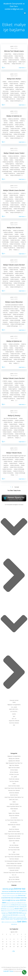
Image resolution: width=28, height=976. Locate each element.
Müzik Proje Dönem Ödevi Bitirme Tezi (14, 834)
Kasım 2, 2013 (14, 262)
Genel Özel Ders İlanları (14, 786)
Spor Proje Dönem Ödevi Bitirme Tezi (14, 856)
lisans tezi (5, 915)
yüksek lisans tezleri (21, 919)
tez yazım (14, 917)
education (25, 908)
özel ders (22, 921)
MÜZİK (14, 714)
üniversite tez (14, 924)
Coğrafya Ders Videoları (14, 760)
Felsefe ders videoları (14, 779)
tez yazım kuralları (20, 917)
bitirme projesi (8, 889)
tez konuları (14, 915)
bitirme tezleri (15, 900)
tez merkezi (20, 915)
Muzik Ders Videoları (14, 829)
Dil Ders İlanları (14, 770)
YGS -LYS (14, 718)
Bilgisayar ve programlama (14, 704)
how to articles (7, 910)
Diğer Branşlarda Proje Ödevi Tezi (14, 763)
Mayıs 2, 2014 (14, 48)
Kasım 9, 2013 (14, 75)
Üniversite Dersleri (14, 700)
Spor (14, 716)
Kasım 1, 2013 (14, 338)
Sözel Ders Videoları (14, 723)
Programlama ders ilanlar (14, 836)
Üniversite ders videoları (14, 868)
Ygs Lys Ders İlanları (14, 877)
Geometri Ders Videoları (14, 790)
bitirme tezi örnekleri (13, 898)
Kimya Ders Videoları (14, 815)
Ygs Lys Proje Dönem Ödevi (14, 881)
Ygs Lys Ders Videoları (14, 879)
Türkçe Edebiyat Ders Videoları (14, 863)
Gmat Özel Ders (14, 795)
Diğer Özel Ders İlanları (14, 767)
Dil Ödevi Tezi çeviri (14, 774)
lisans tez (24, 913)
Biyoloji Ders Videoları (14, 758)
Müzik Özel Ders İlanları (14, 831)
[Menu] (25, 13)
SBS (14, 725)
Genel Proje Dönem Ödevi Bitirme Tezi (14, 788)
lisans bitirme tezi (15, 913)
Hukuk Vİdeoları (14, 808)
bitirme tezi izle (6, 891)
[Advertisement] (14, 738)
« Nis (13, 951)
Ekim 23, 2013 (14, 450)
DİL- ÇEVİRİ (14, 707)
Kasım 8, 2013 (14, 150)
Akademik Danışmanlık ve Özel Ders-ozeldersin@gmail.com (14, 6)
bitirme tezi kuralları (5, 893)
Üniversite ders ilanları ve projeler (14, 865)
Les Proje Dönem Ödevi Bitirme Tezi (14, 820)
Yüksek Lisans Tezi (10, 919)
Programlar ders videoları (14, 838)
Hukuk (14, 702)
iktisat (20, 910)
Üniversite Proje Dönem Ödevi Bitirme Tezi (14, 872)
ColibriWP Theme (8, 971)
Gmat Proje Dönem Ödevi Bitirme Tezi (14, 797)
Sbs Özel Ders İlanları (14, 847)
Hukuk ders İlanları (14, 804)
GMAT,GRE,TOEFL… (14, 709)
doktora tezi (13, 902)
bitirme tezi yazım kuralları (12, 895)
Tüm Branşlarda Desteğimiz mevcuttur (14, 504)
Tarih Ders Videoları (14, 859)
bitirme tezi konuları (18, 891)
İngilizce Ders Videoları (14, 813)
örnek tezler (14, 922)
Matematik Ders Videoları (14, 824)
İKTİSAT (14, 811)
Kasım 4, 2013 (14, 224)
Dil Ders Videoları (14, 772)
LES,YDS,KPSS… (14, 711)
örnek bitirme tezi (8, 922)
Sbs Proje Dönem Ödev (14, 849)
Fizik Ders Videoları (14, 781)
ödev (3, 922)
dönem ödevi (18, 909)
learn (7, 913)
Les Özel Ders (14, 818)
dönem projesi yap (10, 908)
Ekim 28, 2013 (14, 375)
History (2, 910)
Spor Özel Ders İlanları (14, 854)
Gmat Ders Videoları (14, 792)
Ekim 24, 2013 (14, 412)
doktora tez (8, 902)
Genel (14, 783)
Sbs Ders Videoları (14, 845)
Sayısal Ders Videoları (14, 720)
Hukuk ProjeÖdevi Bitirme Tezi (14, 806)
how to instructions (15, 910)
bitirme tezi (19, 888)
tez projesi (10, 917)
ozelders (16, 46)
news (9, 915)
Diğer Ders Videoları (14, 765)
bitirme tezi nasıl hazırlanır (16, 893)
